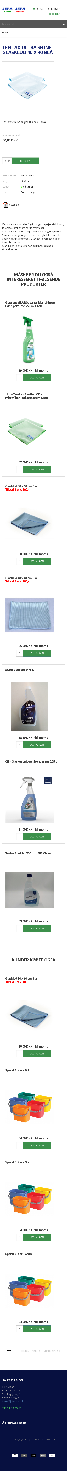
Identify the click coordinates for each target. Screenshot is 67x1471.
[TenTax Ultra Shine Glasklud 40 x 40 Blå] (28, 87)
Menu (5, 32)
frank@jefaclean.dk (12, 1401)
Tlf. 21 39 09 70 (11, 1408)
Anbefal (36, 1350)
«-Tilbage (24, 1350)
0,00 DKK (54, 14)
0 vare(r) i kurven (48, 8)
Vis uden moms (52, 1350)
